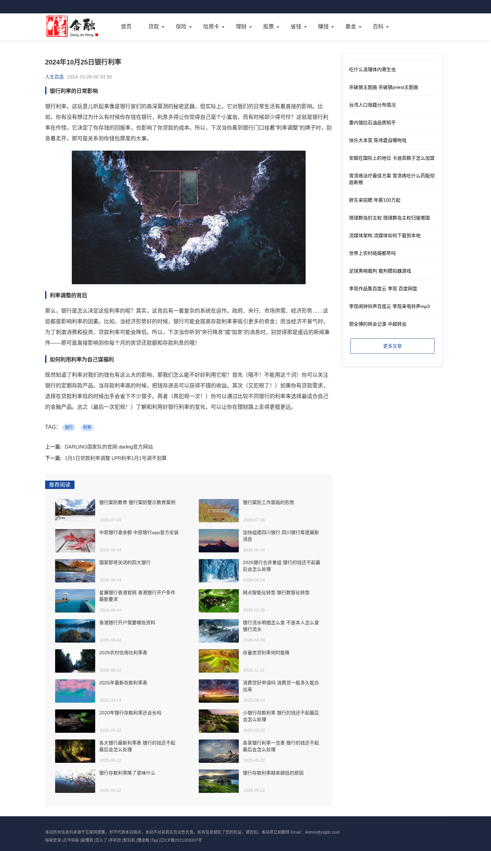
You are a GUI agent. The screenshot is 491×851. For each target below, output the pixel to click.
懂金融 (143, 840)
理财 (241, 26)
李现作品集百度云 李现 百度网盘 (383, 288)
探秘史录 (53, 840)
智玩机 (129, 840)
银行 (69, 427)
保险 (181, 26)
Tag (154, 840)
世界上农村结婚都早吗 (372, 253)
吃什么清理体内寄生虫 (372, 69)
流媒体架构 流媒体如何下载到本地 (385, 235)
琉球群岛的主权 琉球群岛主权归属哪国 (389, 217)
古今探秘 (71, 840)
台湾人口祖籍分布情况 (372, 105)
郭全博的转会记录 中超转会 (377, 324)
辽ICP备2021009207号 (181, 840)
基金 (350, 26)
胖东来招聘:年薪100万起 (374, 200)
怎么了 (101, 840)
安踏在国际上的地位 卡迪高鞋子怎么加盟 (392, 158)
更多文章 (392, 346)
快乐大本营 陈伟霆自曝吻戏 (377, 140)
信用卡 (211, 26)
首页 (126, 26)
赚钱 (323, 26)
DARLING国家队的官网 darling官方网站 (109, 447)
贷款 (153, 26)
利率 (87, 427)
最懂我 (87, 840)
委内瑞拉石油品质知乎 (372, 122)
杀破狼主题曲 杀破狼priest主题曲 (383, 87)
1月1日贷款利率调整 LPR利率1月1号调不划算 (116, 458)
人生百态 (54, 76)
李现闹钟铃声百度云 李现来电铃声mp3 (389, 306)
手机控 (115, 840)
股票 (268, 26)
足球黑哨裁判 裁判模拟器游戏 (380, 271)
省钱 (296, 26)
